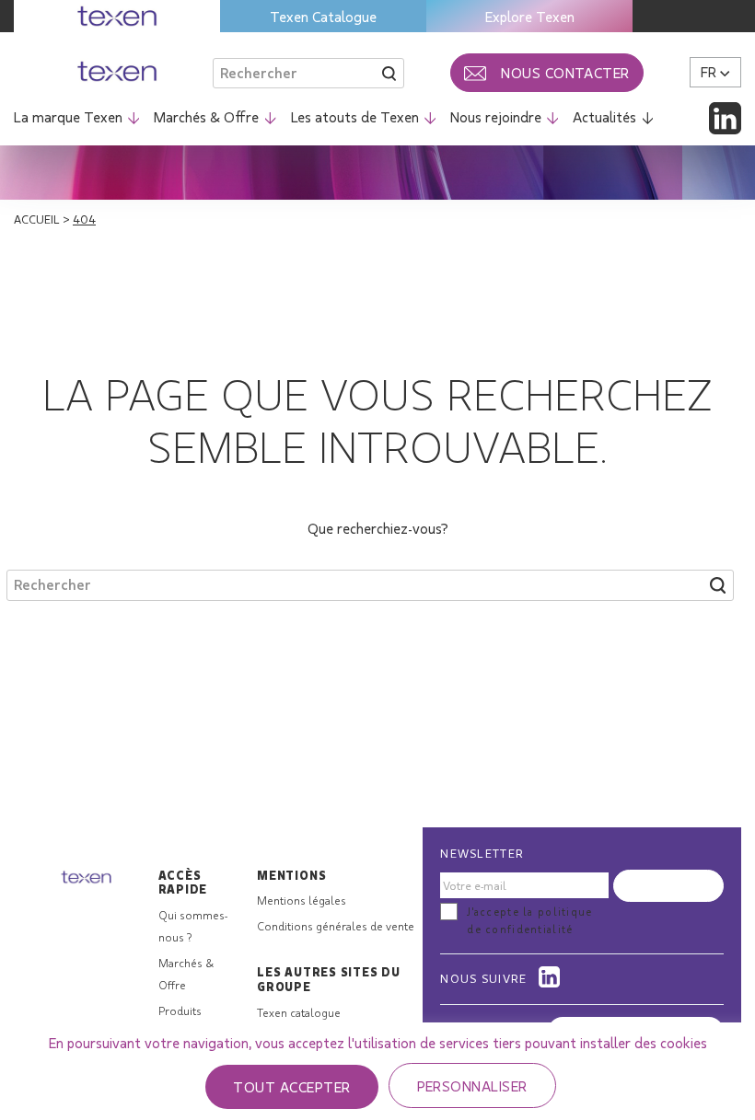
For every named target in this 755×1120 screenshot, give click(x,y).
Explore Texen (530, 16)
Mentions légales (301, 900)
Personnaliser (472, 1085)
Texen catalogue (299, 1012)
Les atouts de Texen (355, 116)
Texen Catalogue (323, 16)
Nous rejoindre (495, 116)
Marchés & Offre (206, 116)
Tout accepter (291, 1086)
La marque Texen (68, 116)
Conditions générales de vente (335, 925)
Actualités (604, 116)
